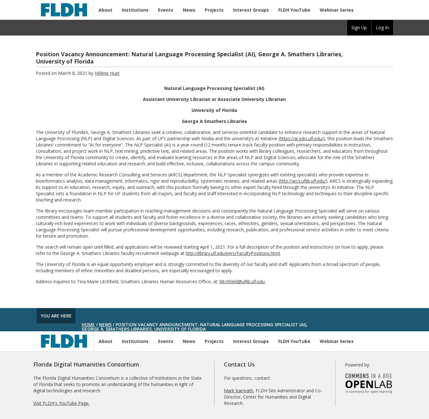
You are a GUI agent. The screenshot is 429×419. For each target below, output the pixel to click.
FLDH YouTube (294, 10)
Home (88, 325)
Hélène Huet (107, 73)
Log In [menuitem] (382, 27)
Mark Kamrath (238, 391)
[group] (359, 28)
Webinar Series (337, 10)
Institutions (135, 10)
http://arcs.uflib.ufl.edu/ (303, 181)
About (105, 10)
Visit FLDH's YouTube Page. (61, 403)
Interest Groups (251, 10)
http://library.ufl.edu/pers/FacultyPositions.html (233, 253)
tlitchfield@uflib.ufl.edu (242, 281)
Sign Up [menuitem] (359, 27)
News (189, 10)
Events (165, 10)
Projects (214, 10)
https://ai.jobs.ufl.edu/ (301, 138)
